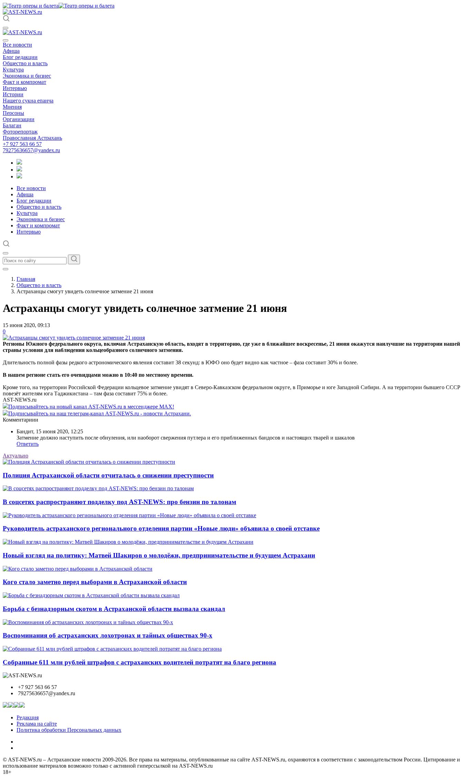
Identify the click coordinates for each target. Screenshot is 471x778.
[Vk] (19, 176)
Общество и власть (25, 63)
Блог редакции (20, 57)
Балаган (12, 125)
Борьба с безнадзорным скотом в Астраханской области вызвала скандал (114, 608)
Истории (13, 94)
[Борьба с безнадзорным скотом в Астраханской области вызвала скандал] (91, 595)
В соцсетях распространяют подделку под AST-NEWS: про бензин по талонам (119, 501)
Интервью (15, 88)
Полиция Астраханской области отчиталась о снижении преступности (108, 475)
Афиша (11, 51)
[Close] (5, 40)
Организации (18, 119)
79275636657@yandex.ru (31, 150)
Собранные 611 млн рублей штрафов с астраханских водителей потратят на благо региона (139, 662)
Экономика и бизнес (27, 76)
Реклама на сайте (37, 724)
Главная (26, 279)
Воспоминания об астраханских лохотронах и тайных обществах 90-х (107, 635)
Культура (13, 69)
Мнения (12, 107)
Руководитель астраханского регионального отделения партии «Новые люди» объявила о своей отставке (161, 528)
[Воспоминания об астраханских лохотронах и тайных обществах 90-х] (88, 622)
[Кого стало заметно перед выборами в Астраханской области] (77, 569)
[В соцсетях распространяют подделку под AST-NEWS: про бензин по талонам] (98, 488)
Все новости (17, 45)
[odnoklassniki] (19, 170)
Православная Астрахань (32, 138)
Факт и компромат (24, 82)
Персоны (13, 113)
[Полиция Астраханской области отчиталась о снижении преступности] (89, 462)
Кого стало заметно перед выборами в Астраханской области (95, 581)
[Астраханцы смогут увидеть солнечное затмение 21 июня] (74, 338)
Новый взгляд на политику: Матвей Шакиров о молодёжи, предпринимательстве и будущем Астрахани (159, 555)
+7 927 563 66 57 (22, 144)
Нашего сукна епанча (28, 101)
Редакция (28, 717)
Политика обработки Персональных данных (69, 730)
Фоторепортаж (20, 132)
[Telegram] (19, 163)
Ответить (28, 444)
